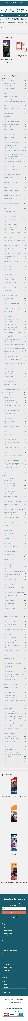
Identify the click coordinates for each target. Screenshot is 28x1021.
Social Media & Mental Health (14, 339)
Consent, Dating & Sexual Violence (11, 124)
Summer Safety (10, 522)
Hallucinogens (10, 603)
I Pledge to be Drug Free (12, 450)
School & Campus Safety (11, 528)
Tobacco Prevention (11, 758)
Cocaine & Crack (10, 587)
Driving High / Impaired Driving (14, 663)
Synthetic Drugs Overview (13, 723)
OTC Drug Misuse (11, 695)
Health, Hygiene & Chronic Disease (12, 203)
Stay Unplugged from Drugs (13, 470)
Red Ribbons (10, 418)
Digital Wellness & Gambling (12, 329)
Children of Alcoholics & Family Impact (16, 571)
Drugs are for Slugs (11, 439)
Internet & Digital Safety (13, 517)
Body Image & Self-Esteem (13, 376)
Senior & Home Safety (10, 530)
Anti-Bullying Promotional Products (15, 99)
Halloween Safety (11, 491)
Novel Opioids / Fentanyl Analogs (14, 716)
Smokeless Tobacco (11, 744)
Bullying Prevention (10, 83)
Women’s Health (11, 293)
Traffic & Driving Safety (10, 543)
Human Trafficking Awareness (14, 172)
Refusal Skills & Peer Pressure (14, 611)
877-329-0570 (10, 1002)
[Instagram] (16, 917)
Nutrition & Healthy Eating (13, 253)
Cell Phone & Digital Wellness (14, 332)
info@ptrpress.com (17, 1002)
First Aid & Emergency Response (14, 501)
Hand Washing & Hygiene (13, 266)
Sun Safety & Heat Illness (13, 525)
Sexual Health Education (12, 282)
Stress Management (11, 306)
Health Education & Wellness (12, 245)
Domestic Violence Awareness (14, 140)
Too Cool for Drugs (11, 472)
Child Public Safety (9, 185)
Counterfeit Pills (11, 621)
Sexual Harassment (9, 177)
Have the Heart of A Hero (13, 442)
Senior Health (8, 269)
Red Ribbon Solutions (9, 395)
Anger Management (11, 88)
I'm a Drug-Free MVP (12, 452)
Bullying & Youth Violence (9, 80)
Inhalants (9, 605)
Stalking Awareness (11, 145)
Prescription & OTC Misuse (11, 687)
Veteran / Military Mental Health (14, 387)
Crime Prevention (9, 187)
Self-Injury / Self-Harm (12, 381)
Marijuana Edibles (11, 671)
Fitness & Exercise (11, 248)
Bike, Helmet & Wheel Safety (13, 546)
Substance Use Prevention (10, 557)
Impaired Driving (9, 647)
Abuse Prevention (11, 166)
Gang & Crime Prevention (11, 193)
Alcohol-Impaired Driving (13, 650)
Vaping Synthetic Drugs (12, 728)
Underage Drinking (11, 579)
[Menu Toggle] (2, 15)
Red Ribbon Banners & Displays (14, 405)
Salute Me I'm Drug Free (12, 467)
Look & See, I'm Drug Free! (13, 460)
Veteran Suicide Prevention (13, 389)
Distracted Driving (11, 549)
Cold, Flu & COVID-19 (10, 229)
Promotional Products (9, 392)
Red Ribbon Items (9, 397)
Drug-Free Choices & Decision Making (15, 592)
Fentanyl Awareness (11, 624)
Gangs (6, 105)
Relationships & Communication (14, 363)
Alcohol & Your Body (11, 562)
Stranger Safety (10, 493)
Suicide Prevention (11, 324)
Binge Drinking (10, 569)
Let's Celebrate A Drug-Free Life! (14, 455)
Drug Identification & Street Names (15, 590)
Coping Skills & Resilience (13, 303)
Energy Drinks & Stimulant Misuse (15, 598)
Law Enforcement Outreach (11, 198)
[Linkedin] (14, 917)
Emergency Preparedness (11, 496)
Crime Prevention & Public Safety (11, 180)
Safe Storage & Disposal (12, 703)
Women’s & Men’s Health (11, 287)
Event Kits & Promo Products (12, 96)
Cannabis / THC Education (13, 661)
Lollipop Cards (10, 400)
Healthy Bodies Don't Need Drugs (14, 445)
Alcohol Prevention (9, 559)
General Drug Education (12, 600)
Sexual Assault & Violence (11, 164)
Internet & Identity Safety (11, 512)
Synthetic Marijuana (11, 679)
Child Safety (10, 488)
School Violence (9, 111)
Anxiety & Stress (9, 298)
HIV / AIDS (9, 277)
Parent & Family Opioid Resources (15, 640)
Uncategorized (7, 764)
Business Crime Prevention (11, 182)
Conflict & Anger (9, 85)
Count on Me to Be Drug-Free (14, 437)
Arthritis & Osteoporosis (12, 214)
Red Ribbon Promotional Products (13, 426)
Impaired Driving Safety (12, 551)
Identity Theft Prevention (13, 514)
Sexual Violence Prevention (13, 174)
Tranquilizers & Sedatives (13, 705)
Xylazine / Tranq (10, 642)
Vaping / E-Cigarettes (12, 761)
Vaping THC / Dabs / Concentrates (15, 682)
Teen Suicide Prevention (12, 327)
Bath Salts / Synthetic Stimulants (15, 711)
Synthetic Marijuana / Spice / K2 (14, 725)
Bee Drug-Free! (10, 434)
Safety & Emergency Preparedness (11, 478)
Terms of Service (16, 1008)
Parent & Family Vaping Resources (15, 738)
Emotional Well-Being (12, 356)
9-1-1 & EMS (8, 480)
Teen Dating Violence (12, 134)
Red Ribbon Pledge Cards (13, 410)
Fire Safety (9, 499)
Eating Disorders (11, 379)
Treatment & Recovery (10, 731)
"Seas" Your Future (11, 431)
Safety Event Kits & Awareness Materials (16, 507)
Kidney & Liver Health (12, 227)
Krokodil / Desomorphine (13, 713)
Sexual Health (8, 272)
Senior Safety (10, 541)
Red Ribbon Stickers (11, 416)
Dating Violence (9, 129)
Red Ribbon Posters (11, 413)
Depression (9, 316)
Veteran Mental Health (10, 384)
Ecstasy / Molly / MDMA (12, 595)
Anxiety (9, 300)
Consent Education (9, 126)
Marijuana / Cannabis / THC (11, 658)
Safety (5, 475)
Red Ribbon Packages (10, 421)
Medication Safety (11, 251)
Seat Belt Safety (11, 554)
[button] (19, 15)
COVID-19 (9, 235)
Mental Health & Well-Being (10, 295)
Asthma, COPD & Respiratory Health (15, 216)
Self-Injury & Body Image (11, 373)
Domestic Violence (9, 137)
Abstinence (9, 274)
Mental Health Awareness (11, 351)
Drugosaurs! (6, 201)
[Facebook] (12, 917)
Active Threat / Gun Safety (11, 483)
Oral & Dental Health (12, 256)
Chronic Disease (9, 208)
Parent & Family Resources (11, 684)
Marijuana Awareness (12, 669)
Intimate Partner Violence (13, 142)
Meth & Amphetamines (12, 608)
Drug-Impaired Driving (12, 653)
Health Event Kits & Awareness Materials (16, 240)
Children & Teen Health (10, 206)
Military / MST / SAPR (10, 158)
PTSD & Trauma (10, 371)
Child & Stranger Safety (10, 485)
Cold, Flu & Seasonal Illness (13, 232)
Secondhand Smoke (11, 741)
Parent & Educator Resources (12, 108)
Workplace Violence (9, 113)
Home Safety (10, 533)
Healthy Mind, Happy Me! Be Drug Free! (16, 447)
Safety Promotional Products (14, 509)
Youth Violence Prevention (13, 121)
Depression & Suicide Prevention (12, 314)
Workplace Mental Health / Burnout (15, 308)
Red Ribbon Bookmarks (12, 408)
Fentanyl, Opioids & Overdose (12, 619)
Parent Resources (11, 576)
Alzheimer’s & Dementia (12, 211)
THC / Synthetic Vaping (12, 752)
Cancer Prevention (11, 219)
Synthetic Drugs (9, 708)
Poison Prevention (11, 538)
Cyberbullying (8, 93)
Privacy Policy (8, 1008)
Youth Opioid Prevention (12, 645)
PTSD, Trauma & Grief (10, 366)
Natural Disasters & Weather (12, 520)
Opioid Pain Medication (12, 692)
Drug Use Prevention (10, 582)
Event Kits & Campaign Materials (13, 342)
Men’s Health (10, 290)
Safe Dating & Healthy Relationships (13, 161)
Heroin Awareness (11, 626)
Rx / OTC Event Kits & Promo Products (16, 700)
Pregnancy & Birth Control (13, 279)
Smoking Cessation (11, 749)
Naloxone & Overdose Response (14, 629)
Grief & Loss (10, 368)
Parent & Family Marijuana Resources (15, 676)
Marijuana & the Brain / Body (13, 666)
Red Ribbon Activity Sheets (13, 402)
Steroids (9, 613)
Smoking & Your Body (12, 746)
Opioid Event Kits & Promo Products (15, 632)
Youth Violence (8, 116)
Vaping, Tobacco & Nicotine (11, 733)
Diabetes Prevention (12, 222)
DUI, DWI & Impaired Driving (13, 574)
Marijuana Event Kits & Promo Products (16, 674)
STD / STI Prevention (12, 285)
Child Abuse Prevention (12, 169)
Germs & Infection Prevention (14, 264)
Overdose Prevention (12, 637)
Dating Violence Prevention (13, 132)
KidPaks (9, 423)
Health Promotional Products (14, 243)
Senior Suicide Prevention (13, 322)
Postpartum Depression (12, 319)
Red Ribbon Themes (10, 429)
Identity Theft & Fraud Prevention (13, 195)
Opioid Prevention (11, 634)
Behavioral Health (11, 354)
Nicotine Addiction (11, 736)
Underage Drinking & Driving (13, 655)
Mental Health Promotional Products (16, 348)
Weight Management (12, 258)
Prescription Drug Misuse (13, 697)
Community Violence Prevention (14, 119)
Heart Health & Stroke (12, 224)
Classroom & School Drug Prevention (15, 584)
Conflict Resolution (11, 91)
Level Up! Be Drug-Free (12, 458)
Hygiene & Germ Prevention (11, 261)
